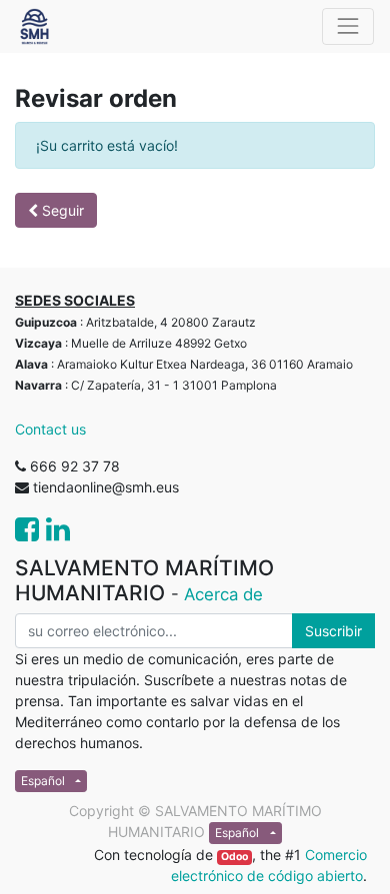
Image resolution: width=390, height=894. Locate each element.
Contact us (50, 429)
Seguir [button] (61, 210)
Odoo (234, 856)
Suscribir (333, 630)
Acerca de (223, 594)
